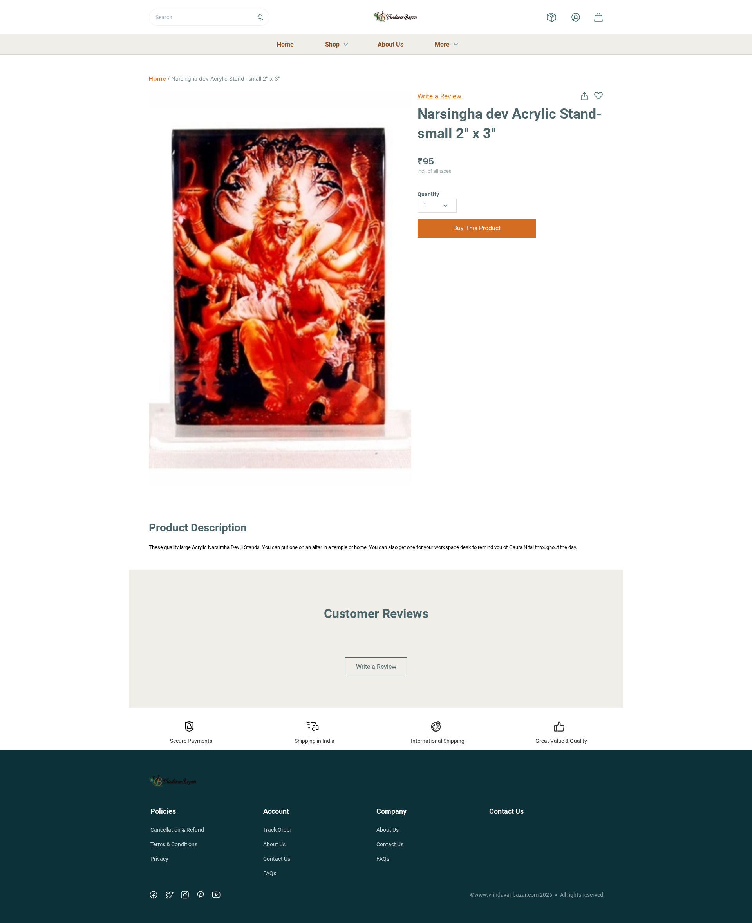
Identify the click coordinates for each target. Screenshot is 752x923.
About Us (274, 844)
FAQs (269, 873)
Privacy (159, 859)
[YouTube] (216, 895)
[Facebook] (153, 895)
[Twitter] (169, 895)
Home (157, 78)
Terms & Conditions (173, 844)
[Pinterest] (200, 895)
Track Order (277, 830)
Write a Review (439, 96)
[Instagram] (185, 895)
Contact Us (276, 859)
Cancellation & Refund (177, 830)
